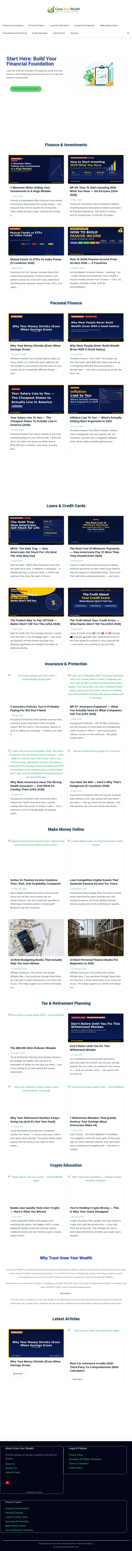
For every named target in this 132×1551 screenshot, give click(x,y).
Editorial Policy (12, 1472)
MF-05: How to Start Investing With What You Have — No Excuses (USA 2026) (94, 191)
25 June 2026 (77, 426)
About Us (10, 1464)
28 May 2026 (17, 715)
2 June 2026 (17, 196)
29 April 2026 (17, 561)
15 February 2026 (19, 968)
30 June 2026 (17, 430)
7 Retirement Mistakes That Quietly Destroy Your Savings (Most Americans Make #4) (93, 1121)
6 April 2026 (76, 791)
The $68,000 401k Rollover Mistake (33, 1048)
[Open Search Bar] (128, 33)
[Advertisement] (66, 121)
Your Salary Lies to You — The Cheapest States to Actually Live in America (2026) (33, 421)
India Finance (59, 33)
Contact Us (11, 1468)
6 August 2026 (18, 1053)
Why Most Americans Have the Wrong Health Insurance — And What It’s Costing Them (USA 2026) (35, 786)
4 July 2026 (16, 1217)
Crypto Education (40, 33)
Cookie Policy (75, 1468)
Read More (18, 1373)
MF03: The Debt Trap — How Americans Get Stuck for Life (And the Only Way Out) (33, 552)
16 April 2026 (76, 629)
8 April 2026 (16, 268)
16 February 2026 (78, 889)
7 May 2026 (76, 719)
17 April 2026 (17, 629)
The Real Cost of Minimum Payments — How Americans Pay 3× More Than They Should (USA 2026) (94, 552)
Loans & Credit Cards (59, 25)
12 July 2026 (76, 1130)
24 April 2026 (77, 561)
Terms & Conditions (79, 1463)
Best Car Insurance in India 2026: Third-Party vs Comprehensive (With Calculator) (94, 1367)
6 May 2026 (76, 200)
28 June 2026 (77, 1217)
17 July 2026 (17, 1127)
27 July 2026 (76, 1055)
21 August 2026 (18, 354)
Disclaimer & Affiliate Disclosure (85, 1459)
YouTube (74, 33)
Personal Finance (36, 25)
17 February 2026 (19, 889)
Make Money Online (109, 25)
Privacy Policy (76, 1455)
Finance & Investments (13, 25)
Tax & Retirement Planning (15, 33)
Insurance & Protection (84, 25)
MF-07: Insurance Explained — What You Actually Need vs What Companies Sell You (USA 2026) (96, 710)
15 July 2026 (76, 354)
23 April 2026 (17, 795)
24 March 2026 (77, 268)
